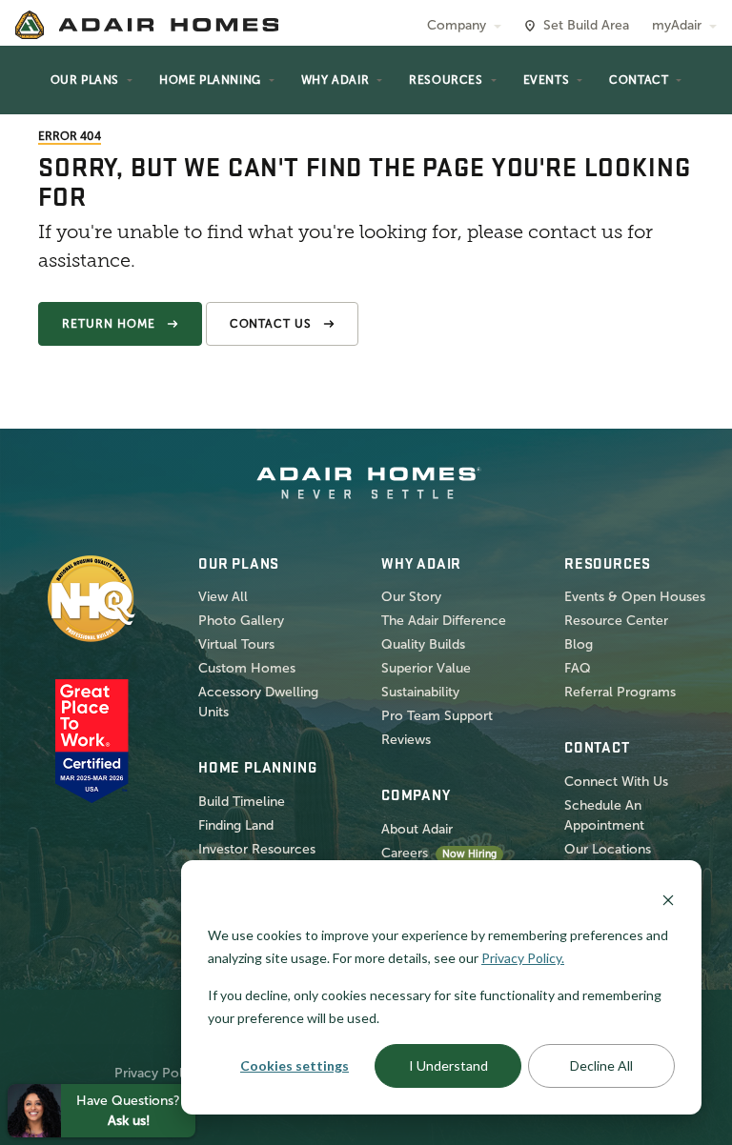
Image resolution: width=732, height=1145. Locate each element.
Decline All (601, 1065)
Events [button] (546, 80)
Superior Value (426, 668)
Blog (578, 644)
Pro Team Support (437, 716)
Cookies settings (294, 1065)
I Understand (448, 1065)
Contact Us (271, 324)
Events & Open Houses (634, 597)
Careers (404, 853)
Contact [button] (638, 80)
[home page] (146, 24)
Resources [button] (445, 80)
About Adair (417, 829)
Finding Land (236, 825)
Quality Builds (423, 644)
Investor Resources (256, 849)
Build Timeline (241, 801)
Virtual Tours (236, 644)
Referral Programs (620, 692)
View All (223, 597)
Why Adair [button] (335, 80)
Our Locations (607, 849)
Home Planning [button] (210, 80)
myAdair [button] (677, 25)
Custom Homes (246, 668)
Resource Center (616, 620)
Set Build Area (586, 25)
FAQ (577, 668)
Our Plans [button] (85, 80)
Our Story (411, 597)
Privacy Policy (157, 1073)
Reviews (406, 740)
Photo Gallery (241, 620)
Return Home (108, 324)
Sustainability (420, 692)
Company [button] (456, 25)
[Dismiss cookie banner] (668, 899)
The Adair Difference (443, 620)
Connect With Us (616, 781)
